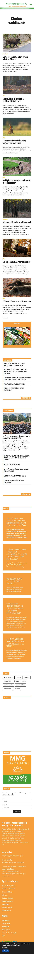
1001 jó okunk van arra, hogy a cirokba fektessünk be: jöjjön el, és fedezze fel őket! (17, 522)
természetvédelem (20, 685)
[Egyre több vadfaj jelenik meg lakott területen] (17, 43)
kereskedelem (7, 681)
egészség (19, 677)
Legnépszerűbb (8, 410)
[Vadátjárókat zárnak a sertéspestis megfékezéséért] (17, 166)
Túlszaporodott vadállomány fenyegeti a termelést (14, 142)
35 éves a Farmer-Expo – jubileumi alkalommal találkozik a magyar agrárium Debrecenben (17, 554)
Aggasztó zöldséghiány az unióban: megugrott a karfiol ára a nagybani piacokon (15, 372)
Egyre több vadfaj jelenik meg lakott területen (15, 58)
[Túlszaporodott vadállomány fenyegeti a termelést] (17, 127)
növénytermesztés (8, 685)
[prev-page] (4, 317)
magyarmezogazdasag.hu (16, 3)
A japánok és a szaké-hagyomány (14, 384)
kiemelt (24, 681)
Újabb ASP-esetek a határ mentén (17, 301)
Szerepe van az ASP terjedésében (17, 261)
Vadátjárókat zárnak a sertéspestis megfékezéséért (17, 181)
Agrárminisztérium (8, 677)
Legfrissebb (7, 360)
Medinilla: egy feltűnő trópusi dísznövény (14, 389)
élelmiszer (17, 689)
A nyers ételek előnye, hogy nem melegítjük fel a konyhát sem (14, 365)
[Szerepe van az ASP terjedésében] (17, 248)
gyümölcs (27, 677)
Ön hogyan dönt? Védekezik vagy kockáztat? (14, 581)
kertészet (16, 681)
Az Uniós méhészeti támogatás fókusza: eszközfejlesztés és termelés (16, 643)
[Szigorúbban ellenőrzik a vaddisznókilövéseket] (17, 85)
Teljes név (5, 805)
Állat (4, 96)
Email (4, 799)
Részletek (5, 947)
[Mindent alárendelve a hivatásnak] (17, 208)
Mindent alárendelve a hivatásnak (17, 222)
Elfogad (6, 951)
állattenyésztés (7, 689)
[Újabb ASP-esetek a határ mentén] (17, 287)
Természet (5, 54)
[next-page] (7, 317)
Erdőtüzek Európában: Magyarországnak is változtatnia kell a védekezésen (17, 379)
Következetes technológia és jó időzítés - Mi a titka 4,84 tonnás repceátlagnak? (15, 608)
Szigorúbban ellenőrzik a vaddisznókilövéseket (13, 100)
